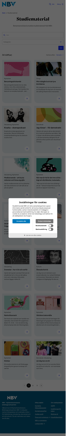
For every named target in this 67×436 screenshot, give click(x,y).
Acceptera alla (21, 221)
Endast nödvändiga (44, 221)
